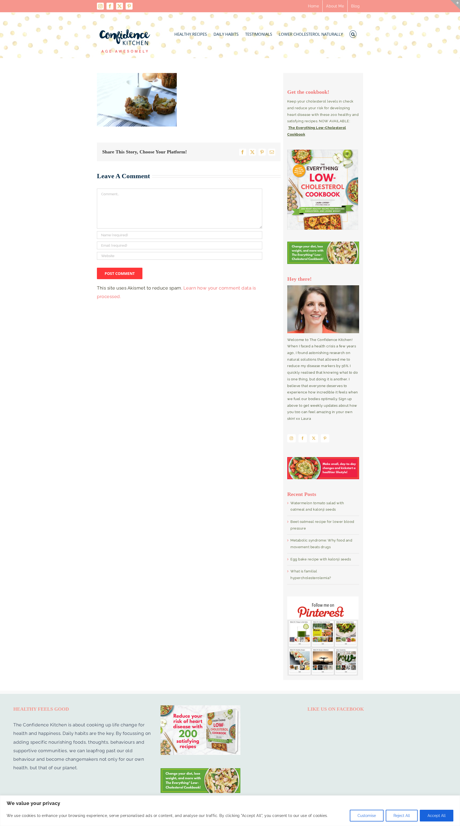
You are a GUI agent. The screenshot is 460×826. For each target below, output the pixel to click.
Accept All (437, 815)
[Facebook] (302, 438)
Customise (367, 815)
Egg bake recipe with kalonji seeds (320, 559)
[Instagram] (291, 438)
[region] (230, 810)
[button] (353, 32)
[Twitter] (314, 438)
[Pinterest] (325, 438)
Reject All (401, 815)
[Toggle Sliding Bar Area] (455, 5)
